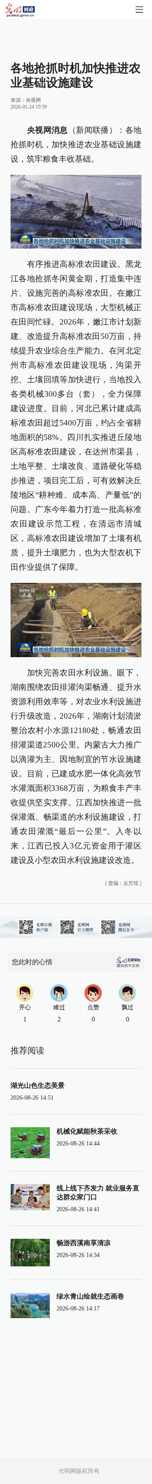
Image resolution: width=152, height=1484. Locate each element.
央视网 (33, 100)
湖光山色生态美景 (38, 1085)
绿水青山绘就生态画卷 (90, 1296)
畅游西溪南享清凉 (84, 1242)
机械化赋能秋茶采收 (87, 1131)
